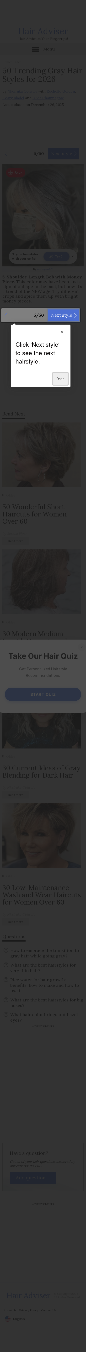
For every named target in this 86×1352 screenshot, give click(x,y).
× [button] (61, 330)
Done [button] (60, 378)
